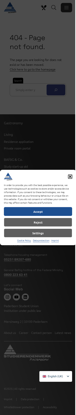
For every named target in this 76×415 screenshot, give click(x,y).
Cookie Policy (24, 240)
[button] (70, 177)
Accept (38, 211)
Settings (38, 233)
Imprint (55, 240)
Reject (38, 222)
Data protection (41, 240)
